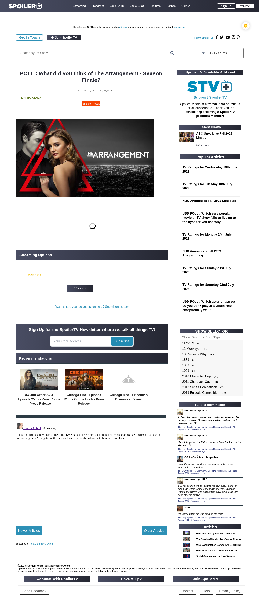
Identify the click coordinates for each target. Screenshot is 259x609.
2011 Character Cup (196, 381)
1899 (185, 365)
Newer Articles (29, 530)
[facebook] (217, 37)
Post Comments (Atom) (41, 544)
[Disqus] (91, 469)
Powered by (22, 275)
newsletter (179, 27)
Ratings (171, 5)
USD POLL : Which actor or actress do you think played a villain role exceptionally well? (209, 306)
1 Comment (80, 288)
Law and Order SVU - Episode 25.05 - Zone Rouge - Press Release (39, 399)
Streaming (79, 5)
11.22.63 (188, 343)
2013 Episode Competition (200, 392)
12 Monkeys (190, 349)
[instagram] (233, 37)
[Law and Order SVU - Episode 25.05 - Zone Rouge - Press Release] (39, 390)
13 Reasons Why (194, 354)
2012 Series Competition (199, 387)
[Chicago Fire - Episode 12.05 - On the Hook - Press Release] (84, 390)
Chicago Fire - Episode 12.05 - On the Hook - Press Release (83, 399)
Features (155, 5)
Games (185, 5)
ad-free (123, 27)
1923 (185, 370)
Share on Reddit (91, 103)
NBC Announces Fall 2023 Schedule (209, 201)
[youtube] (228, 37)
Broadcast (98, 5)
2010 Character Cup (196, 376)
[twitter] (221, 37)
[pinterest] (238, 37)
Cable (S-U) (137, 5)
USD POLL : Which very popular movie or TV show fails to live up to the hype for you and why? (209, 218)
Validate (245, 6)
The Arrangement (30, 97)
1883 (185, 359)
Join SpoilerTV (65, 37)
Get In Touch (29, 37)
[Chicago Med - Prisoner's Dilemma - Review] (129, 390)
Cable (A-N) (117, 5)
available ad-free (224, 104)
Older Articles (154, 530)
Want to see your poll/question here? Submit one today (92, 306)
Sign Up (226, 6)
